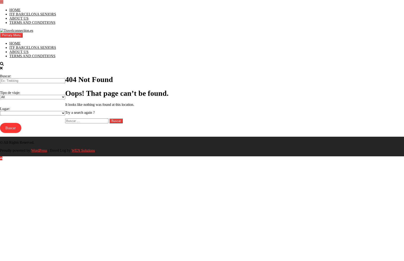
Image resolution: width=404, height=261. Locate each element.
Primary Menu (11, 35)
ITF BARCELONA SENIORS (32, 14)
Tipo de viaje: (10, 93)
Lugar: (5, 109)
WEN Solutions (83, 150)
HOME (15, 10)
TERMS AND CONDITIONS (32, 23)
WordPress (39, 150)
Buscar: (5, 76)
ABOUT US (19, 18)
